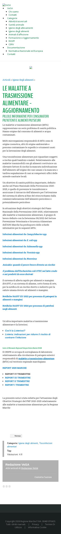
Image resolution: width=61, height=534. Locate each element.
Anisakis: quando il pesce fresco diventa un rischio (29, 264)
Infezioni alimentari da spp (25, 234)
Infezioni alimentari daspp (23, 246)
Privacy (35, 524)
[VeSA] (7, 4)
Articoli (6, 79)
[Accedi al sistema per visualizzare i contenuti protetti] (30, 67)
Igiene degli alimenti (23, 79)
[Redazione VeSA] (33, 464)
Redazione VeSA (29, 468)
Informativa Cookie (37, 527)
